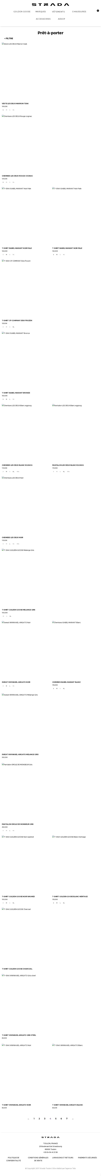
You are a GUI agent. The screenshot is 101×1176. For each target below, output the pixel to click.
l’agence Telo (70, 1168)
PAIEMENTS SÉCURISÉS (87, 1157)
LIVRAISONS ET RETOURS (62, 1157)
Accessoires (43, 19)
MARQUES (40, 12)
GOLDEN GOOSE (22, 12)
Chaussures (79, 12)
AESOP (61, 19)
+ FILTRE (8, 38)
